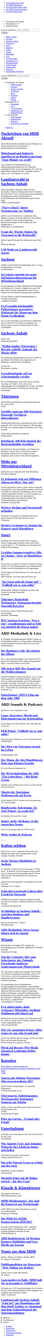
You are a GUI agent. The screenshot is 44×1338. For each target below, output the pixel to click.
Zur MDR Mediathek (14, 5)
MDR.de (9, 128)
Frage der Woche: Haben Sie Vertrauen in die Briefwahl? (19, 233)
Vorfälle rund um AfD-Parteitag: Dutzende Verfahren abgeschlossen (21, 415)
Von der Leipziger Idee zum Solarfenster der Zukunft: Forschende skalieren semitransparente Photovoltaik (20, 961)
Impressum (10, 1328)
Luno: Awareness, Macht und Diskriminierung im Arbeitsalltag (22, 717)
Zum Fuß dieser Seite (14, 12)
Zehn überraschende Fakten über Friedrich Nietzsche (22, 893)
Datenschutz (10, 1331)
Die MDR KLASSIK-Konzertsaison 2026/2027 (16, 1220)
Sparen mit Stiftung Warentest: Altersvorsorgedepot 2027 (20, 1079)
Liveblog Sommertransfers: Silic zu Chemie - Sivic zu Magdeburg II (21, 555)
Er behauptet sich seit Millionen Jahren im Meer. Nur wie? (21, 480)
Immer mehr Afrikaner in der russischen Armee (19, 823)
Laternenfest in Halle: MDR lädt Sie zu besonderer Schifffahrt (21, 1281)
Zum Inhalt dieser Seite (15, 3)
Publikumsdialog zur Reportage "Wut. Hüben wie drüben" (21, 1266)
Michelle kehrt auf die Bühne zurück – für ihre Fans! (19, 1179)
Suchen (4, 33)
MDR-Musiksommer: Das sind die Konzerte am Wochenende (20, 1202)
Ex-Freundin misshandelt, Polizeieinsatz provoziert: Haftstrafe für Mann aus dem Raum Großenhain (19, 310)
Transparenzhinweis (13, 1333)
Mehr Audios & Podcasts (16, 834)
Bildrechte (10, 1335)
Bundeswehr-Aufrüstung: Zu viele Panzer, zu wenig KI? (19, 809)
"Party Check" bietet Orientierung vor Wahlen (17, 209)
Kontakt (9, 1326)
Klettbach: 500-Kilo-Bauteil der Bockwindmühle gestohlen (21, 442)
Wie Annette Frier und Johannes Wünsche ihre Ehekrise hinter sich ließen (21, 1147)
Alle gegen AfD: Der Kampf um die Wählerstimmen (21, 670)
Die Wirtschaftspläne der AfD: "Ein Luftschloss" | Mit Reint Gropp (20, 776)
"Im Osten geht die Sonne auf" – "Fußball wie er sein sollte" (21, 583)
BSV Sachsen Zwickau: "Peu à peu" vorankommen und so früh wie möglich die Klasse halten (21, 623)
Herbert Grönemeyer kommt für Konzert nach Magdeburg (21, 527)
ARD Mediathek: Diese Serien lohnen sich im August (20, 931)
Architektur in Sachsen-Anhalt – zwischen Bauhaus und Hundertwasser (21, 914)
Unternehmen (8, 1320)
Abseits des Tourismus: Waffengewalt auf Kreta (16, 794)
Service (6, 1322)
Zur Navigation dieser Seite (16, 7)
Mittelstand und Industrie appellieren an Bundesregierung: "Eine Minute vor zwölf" (21, 156)
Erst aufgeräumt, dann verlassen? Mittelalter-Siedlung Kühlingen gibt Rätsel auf (20, 1010)
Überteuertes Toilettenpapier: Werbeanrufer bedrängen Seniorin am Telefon (19, 1099)
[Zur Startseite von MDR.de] (6, 18)
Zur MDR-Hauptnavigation (16, 9)
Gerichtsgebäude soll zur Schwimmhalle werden (16, 375)
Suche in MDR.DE (8, 30)
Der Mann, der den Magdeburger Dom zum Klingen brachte (22, 761)
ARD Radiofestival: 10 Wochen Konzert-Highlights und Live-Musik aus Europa (20, 1241)
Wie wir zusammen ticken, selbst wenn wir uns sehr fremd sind (21, 1031)
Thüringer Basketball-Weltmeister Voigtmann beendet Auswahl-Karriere (21, 602)
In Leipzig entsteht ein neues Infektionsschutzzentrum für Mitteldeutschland (19, 277)
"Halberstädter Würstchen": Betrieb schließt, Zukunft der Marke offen (19, 349)
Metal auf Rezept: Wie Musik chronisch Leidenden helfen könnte (19, 1051)
